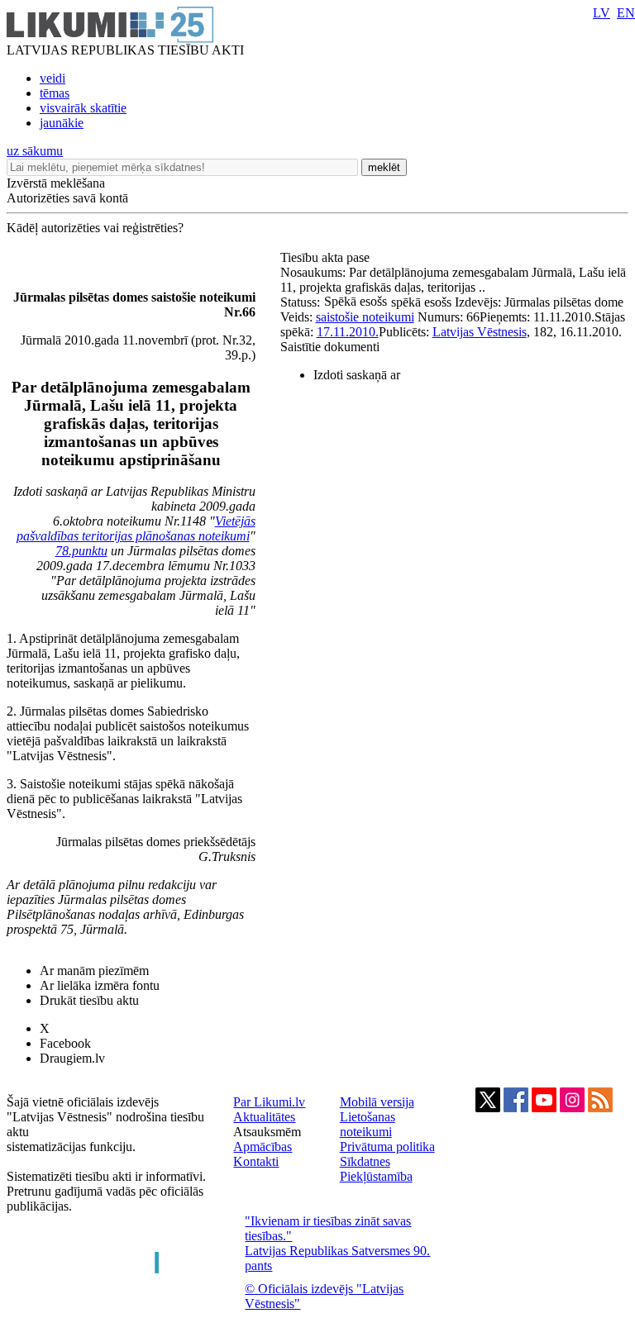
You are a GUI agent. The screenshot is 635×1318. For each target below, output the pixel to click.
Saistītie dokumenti (330, 347)
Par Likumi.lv (269, 1102)
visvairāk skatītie (83, 108)
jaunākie (62, 123)
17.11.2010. (348, 332)
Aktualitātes (264, 1117)
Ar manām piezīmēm (94, 971)
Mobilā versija (377, 1102)
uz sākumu (35, 151)
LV (601, 13)
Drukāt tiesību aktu (89, 1000)
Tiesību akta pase (326, 257)
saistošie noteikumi (365, 317)
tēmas (54, 93)
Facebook (65, 1043)
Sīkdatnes (365, 1161)
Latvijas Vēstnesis (479, 332)
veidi (52, 78)
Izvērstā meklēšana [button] (56, 183)
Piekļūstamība (376, 1176)
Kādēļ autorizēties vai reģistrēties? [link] (95, 228)
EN (626, 13)
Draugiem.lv (72, 1058)
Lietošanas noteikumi (367, 1124)
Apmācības (262, 1147)
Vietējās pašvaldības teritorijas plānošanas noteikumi (136, 528)
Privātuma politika (387, 1147)
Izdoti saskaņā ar (356, 375)
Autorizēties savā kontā (67, 198)
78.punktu (81, 551)
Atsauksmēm (267, 1132)
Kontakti (256, 1161)
